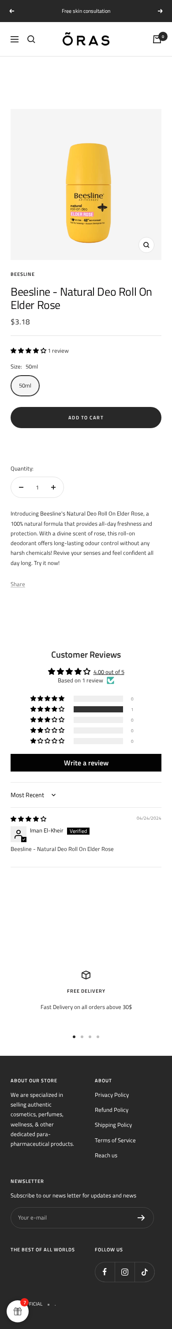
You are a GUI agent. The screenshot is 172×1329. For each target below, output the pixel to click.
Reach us (106, 1155)
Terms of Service (115, 1140)
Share (18, 584)
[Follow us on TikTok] (144, 1272)
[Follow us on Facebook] (105, 1272)
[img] (28, 818)
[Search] (31, 39)
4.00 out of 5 (108, 671)
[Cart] (157, 39)
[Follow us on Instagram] (125, 1272)
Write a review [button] (86, 762)
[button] (29, 350)
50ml (25, 385)
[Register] (141, 1218)
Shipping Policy (113, 1124)
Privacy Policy (112, 1094)
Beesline (23, 274)
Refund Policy (111, 1109)
